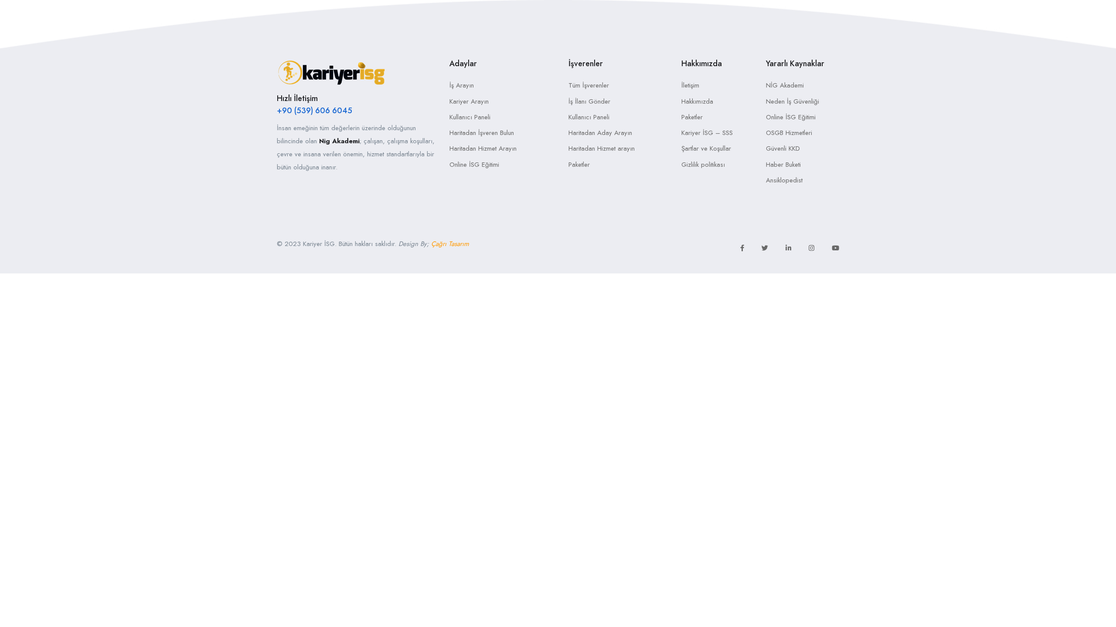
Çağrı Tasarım (450, 244)
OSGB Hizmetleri (789, 133)
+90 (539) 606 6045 (314, 110)
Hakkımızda (697, 101)
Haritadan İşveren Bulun (481, 133)
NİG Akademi (785, 85)
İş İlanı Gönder (589, 101)
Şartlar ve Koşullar (706, 148)
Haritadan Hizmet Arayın (483, 148)
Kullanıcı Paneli (469, 117)
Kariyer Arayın (469, 101)
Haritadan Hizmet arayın (601, 148)
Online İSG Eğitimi (474, 164)
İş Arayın (461, 85)
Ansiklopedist (784, 180)
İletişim (690, 85)
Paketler (579, 164)
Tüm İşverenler (588, 85)
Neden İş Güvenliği (792, 101)
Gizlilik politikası (703, 164)
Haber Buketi (783, 164)
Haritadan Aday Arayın (600, 133)
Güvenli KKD (783, 148)
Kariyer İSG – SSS (707, 133)
